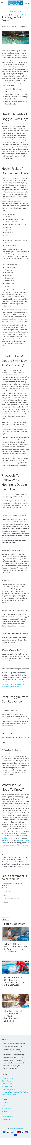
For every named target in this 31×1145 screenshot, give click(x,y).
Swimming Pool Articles (19, 15)
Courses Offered (7, 1078)
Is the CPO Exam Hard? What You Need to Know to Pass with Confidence (15, 948)
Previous (13, 11)
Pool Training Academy (17, 1128)
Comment (5, 902)
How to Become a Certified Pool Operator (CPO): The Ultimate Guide (14, 981)
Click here (5, 838)
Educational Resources (9, 1089)
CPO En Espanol (7, 1084)
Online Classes (7, 1081)
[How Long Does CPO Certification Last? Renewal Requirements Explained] (15, 1001)
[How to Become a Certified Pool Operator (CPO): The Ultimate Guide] (15, 967)
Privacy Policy (6, 1119)
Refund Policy (6, 1108)
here (12, 726)
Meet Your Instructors (9, 1095)
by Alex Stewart (6, 26)
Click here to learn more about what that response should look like (14, 684)
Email (4, 895)
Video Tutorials (7, 1086)
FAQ (3, 1105)
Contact (4, 1114)
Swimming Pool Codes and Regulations (15, 1092)
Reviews (4, 1111)
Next (19, 11)
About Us (5, 1103)
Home (6, 15)
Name (4, 888)
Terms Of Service (7, 1116)
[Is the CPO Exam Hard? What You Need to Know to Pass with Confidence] (15, 934)
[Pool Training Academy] (15, 3)
